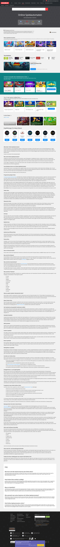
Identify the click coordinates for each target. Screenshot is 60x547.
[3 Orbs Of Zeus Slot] (19, 44)
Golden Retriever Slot (29, 49)
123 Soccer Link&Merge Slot (39, 91)
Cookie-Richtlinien (39, 524)
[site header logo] (5, 3)
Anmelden (47, 516)
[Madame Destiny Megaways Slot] (51, 44)
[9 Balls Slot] (19, 104)
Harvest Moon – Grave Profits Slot (40, 50)
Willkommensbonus (7, 407)
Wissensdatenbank (20, 514)
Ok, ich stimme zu (40, 545)
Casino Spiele (12, 515)
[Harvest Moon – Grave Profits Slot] (41, 44)
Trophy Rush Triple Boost (39, 110)
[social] (46, 542)
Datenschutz (47, 523)
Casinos (11, 514)
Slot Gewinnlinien (24, 263)
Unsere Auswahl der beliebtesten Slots (16, 77)
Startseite (2, 5)
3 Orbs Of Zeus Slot (18, 49)
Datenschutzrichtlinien (20, 518)
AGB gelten (7, 141)
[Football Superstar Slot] (9, 104)
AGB (17, 517)
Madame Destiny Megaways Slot (50, 50)
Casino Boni (6, 406)
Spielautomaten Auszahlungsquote (14, 364)
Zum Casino (33, 69)
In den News (7, 115)
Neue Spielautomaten (9, 37)
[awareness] (31, 539)
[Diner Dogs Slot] (19, 84)
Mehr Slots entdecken (51, 89)
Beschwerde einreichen (20, 515)
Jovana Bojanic (53, 32)
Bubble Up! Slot (7, 49)
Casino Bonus (12, 518)
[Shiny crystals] (30, 84)
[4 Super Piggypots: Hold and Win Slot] (9, 84)
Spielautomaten (13, 517)
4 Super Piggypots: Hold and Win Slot (7, 91)
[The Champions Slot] (30, 104)
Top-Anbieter (7, 55)
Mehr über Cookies (32, 545)
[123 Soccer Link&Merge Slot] (41, 84)
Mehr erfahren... (33, 64)
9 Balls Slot (17, 109)
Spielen (7, 139)
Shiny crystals (28, 90)
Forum (11, 521)
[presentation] (56, 136)
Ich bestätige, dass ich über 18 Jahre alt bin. (41, 518)
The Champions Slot (29, 109)
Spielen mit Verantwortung (21, 521)
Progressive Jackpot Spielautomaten (10, 176)
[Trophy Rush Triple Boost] (41, 104)
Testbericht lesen (7, 138)
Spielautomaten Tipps (28, 387)
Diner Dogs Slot (18, 90)
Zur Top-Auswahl (51, 108)
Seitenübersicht (28, 517)
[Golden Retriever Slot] (30, 44)
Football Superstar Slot (8, 109)
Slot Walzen (24, 259)
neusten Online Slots (20, 304)
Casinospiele (6, 5)
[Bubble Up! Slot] (9, 44)
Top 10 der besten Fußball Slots (12, 97)
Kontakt (27, 515)
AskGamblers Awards (48, 3)
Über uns (27, 514)
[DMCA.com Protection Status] (13, 542)
